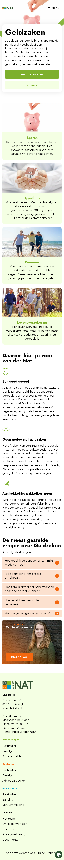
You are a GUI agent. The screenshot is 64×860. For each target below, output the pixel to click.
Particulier (9, 745)
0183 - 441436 (16, 727)
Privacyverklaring (13, 834)
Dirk (38, 853)
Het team (8, 818)
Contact (32, 85)
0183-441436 (19, 656)
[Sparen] (32, 117)
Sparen (32, 137)
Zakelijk (7, 751)
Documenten (11, 839)
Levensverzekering (32, 322)
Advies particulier (13, 780)
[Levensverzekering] (32, 302)
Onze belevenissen (14, 823)
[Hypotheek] (32, 178)
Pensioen (32, 262)
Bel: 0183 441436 (32, 74)
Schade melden (12, 756)
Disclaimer (9, 829)
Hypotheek (32, 198)
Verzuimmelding (13, 804)
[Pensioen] (32, 242)
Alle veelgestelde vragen (16, 552)
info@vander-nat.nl (24, 731)
